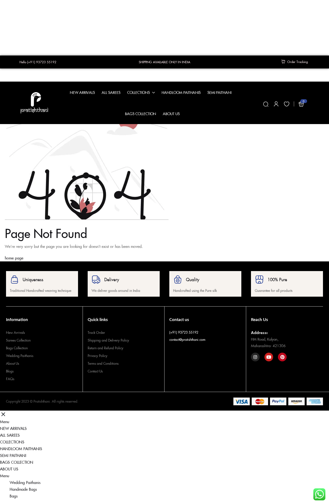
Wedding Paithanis (19, 355)
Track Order (96, 332)
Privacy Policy (97, 355)
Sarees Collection (18, 340)
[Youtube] (268, 357)
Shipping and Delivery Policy (108, 340)
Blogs (9, 371)
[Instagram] (255, 357)
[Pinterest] (282, 357)
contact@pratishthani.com (187, 339)
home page (14, 257)
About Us (12, 363)
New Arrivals (15, 332)
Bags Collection (17, 347)
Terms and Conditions (103, 363)
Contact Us (95, 371)
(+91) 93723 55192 (183, 332)
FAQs (10, 378)
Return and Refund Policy (105, 347)
